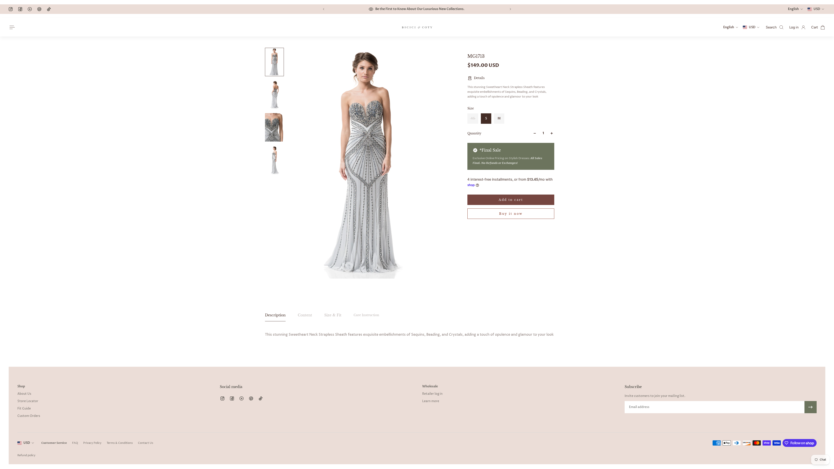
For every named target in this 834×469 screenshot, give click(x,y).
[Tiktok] (49, 9)
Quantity (474, 133)
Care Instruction (366, 315)
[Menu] (11, 27)
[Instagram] (10, 9)
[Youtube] (30, 9)
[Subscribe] (810, 407)
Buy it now (511, 214)
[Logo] (417, 27)
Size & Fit (332, 315)
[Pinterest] (39, 9)
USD (26, 443)
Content (305, 315)
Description (275, 315)
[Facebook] (20, 9)
